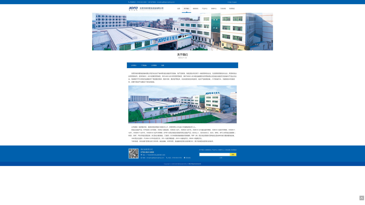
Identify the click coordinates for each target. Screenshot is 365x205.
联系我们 (232, 8)
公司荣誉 (154, 65)
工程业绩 (223, 8)
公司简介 (133, 65)
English (234, 2)
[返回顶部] (361, 198)
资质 (162, 65)
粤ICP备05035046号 (195, 164)
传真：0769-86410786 (175, 158)
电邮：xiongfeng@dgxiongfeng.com (153, 158)
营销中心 (214, 8)
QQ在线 (188, 158)
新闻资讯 (195, 8)
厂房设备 (144, 65)
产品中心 (204, 8)
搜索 (233, 154)
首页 (178, 8)
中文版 (230, 2)
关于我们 (186, 8)
